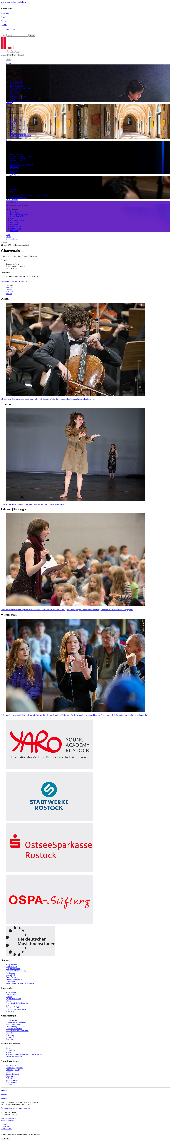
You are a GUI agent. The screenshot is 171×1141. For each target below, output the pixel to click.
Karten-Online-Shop (8, 1120)
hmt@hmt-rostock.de (8, 1118)
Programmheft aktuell (18, 158)
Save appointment (8, 281)
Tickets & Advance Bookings (21, 156)
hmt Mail (4, 25)
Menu (8, 59)
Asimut (3, 21)
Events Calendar (16, 154)
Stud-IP (4, 17)
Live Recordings (16, 160)
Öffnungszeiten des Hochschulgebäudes (15, 1108)
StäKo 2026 (14, 167)
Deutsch (4, 55)
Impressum (5, 1124)
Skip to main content (9, 2)
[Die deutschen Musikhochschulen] (30, 956)
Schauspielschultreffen (18, 162)
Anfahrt (4, 1098)
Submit (31, 35)
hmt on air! (14, 171)
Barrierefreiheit (6, 1129)
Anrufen (4, 1094)
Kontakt (4, 1090)
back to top (5, 1139)
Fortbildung (14, 169)
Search (3, 35)
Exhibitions (14, 173)
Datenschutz (5, 1127)
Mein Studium (6, 13)
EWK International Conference (21, 165)
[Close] (2, 4)
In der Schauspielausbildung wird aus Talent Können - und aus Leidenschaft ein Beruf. (33, 504)
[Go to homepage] (11, 53)
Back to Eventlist (21, 281)
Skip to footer (22, 2)
